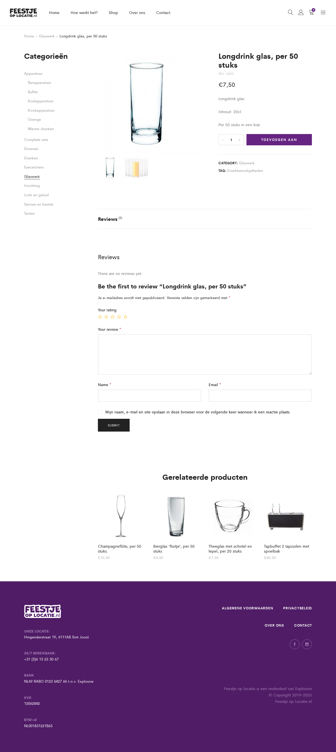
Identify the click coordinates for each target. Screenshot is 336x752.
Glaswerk (47, 35)
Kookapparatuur (41, 110)
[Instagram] (307, 644)
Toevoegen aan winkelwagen (279, 141)
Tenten (29, 213)
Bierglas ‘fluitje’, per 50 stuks (174, 548)
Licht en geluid (36, 194)
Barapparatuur (39, 82)
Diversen (31, 148)
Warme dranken (41, 128)
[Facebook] (295, 644)
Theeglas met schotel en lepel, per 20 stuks (230, 548)
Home (54, 12)
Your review (109, 329)
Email (215, 384)
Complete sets (36, 139)
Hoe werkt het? (84, 12)
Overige (34, 119)
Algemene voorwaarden (247, 607)
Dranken (31, 157)
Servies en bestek (38, 204)
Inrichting (32, 185)
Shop (113, 12)
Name (104, 384)
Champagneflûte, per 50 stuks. (119, 548)
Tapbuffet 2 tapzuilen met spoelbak (286, 548)
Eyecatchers (34, 166)
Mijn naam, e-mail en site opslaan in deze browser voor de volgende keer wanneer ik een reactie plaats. (198, 412)
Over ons (137, 12)
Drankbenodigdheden (245, 170)
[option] (122, 525)
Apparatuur (33, 73)
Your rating (107, 310)
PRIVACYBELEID (297, 607)
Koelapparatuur (40, 100)
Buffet (33, 91)
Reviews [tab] (110, 218)
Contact (163, 12)
